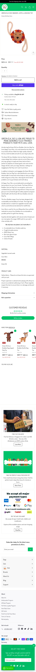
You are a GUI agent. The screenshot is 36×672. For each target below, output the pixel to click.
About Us (3, 598)
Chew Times (18, 485)
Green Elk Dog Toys (6, 16)
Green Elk (12, 327)
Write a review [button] (18, 318)
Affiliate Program (6, 603)
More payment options (18, 89)
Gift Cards (4, 611)
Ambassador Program (7, 600)
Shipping (3, 76)
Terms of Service (5, 616)
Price (3, 59)
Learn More (18, 444)
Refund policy (5, 619)
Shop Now (18, 530)
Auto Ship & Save (5, 608)
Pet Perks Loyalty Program (8, 606)
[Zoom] (33, 52)
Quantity (4, 67)
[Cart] (30, 7)
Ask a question (6, 297)
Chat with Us (9, 668)
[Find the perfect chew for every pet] (18, 462)
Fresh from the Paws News (8, 614)
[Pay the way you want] (18, 503)
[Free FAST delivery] (18, 421)
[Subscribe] (28, 660)
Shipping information (8, 293)
